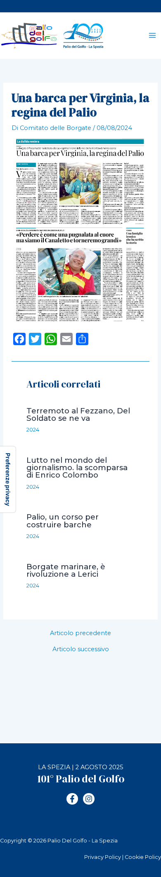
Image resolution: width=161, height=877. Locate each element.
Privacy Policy (102, 857)
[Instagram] (89, 799)
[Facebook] (72, 799)
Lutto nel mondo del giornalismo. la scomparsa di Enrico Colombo (77, 467)
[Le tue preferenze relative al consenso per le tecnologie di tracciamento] (8, 479)
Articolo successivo (80, 649)
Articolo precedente (80, 633)
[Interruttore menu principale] (152, 35)
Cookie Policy (143, 857)
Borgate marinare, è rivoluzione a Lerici (65, 570)
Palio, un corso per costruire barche (62, 520)
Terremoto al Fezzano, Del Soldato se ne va (78, 414)
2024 (32, 430)
